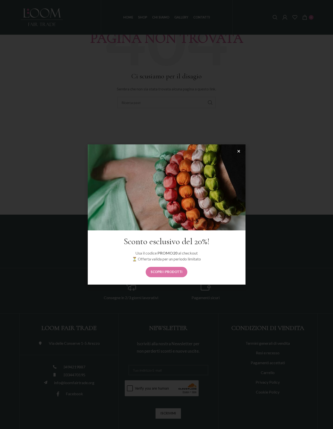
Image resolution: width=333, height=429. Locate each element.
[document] (166, 214)
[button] (239, 151)
